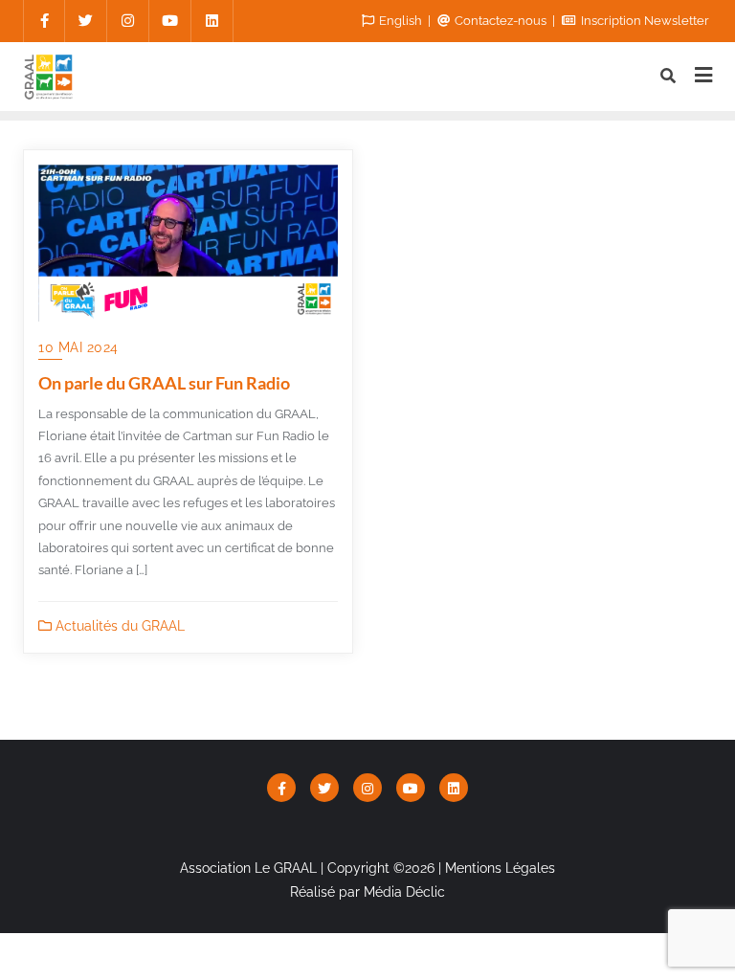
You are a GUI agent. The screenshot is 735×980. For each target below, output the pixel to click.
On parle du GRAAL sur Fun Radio (164, 382)
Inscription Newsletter (643, 20)
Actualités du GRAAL (118, 626)
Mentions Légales (500, 868)
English (400, 20)
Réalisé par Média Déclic (367, 892)
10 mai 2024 (78, 347)
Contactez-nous (500, 20)
